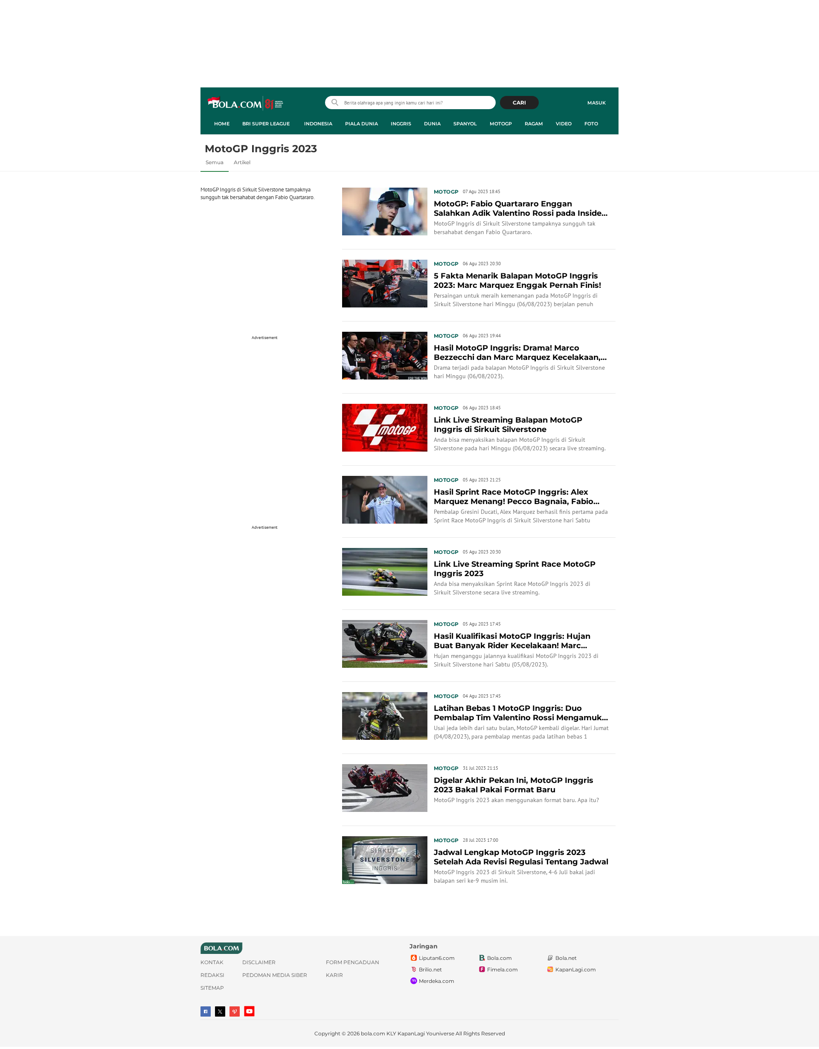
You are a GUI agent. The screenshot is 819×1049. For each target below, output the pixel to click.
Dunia (432, 124)
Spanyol (465, 124)
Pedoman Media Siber (274, 975)
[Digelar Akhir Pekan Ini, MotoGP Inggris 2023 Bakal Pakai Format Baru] (384, 787)
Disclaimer (259, 962)
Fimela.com (502, 969)
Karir (334, 975)
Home (221, 124)
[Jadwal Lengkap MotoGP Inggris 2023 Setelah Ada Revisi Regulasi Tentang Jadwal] (384, 859)
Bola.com (499, 958)
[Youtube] (249, 1011)
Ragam (534, 124)
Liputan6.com (437, 958)
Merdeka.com (436, 981)
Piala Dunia (361, 124)
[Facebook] (205, 1011)
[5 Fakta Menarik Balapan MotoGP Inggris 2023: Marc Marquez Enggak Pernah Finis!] (384, 283)
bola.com (373, 1033)
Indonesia (318, 124)
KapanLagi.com (575, 969)
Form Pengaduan (352, 962)
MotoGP (501, 124)
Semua (215, 162)
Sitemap (212, 988)
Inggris (401, 124)
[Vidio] (234, 1011)
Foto (591, 124)
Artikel (242, 162)
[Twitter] (220, 1011)
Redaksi (212, 975)
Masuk (596, 103)
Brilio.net (430, 969)
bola (246, 103)
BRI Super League (266, 124)
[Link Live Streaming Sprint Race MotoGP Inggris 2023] (384, 571)
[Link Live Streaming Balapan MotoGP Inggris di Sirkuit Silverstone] (384, 427)
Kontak (212, 962)
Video (564, 124)
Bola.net (566, 958)
